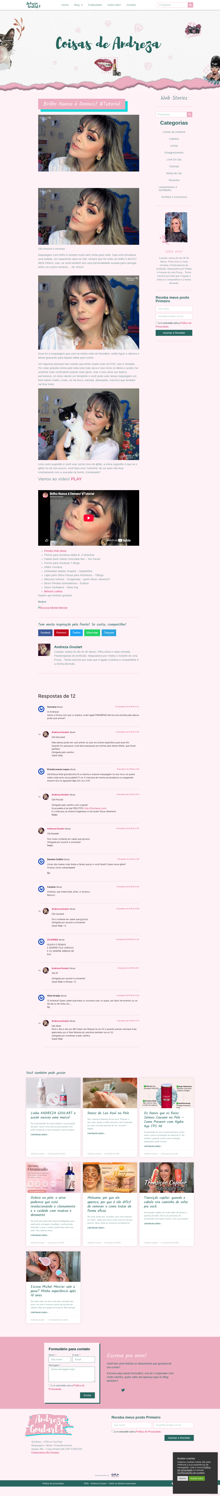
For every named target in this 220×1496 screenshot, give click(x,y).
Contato (131, 4)
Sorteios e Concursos (174, 196)
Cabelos (174, 138)
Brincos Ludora (53, 591)
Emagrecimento (174, 152)
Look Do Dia (174, 159)
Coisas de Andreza (174, 131)
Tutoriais (174, 166)
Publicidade (95, 4)
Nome (52, 1355)
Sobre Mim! (114, 4)
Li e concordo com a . (137, 1431)
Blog (76, 4)
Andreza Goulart (60, 732)
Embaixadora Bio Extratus (45, 1452)
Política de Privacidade (148, 1431)
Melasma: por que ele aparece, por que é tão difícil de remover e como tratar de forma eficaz (109, 1204)
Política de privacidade (53, 1483)
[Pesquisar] (190, 4)
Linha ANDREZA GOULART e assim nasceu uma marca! (53, 1115)
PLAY (76, 479)
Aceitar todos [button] (197, 1478)
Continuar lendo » (39, 1135)
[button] (45, 632)
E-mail (75, 1355)
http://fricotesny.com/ (95, 808)
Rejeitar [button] (182, 1478)
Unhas (174, 145)
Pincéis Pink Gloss (55, 550)
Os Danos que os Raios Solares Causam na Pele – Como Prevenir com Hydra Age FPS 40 (164, 1119)
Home (65, 4)
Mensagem (54, 1365)
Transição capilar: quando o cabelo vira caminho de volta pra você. (166, 1202)
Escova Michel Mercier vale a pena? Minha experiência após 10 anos (53, 1291)
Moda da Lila (174, 173)
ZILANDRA (52, 939)
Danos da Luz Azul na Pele (108, 1113)
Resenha (174, 180)
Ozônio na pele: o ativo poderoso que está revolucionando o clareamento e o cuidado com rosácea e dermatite (53, 1206)
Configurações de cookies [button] (191, 1472)
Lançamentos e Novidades (168, 189)
